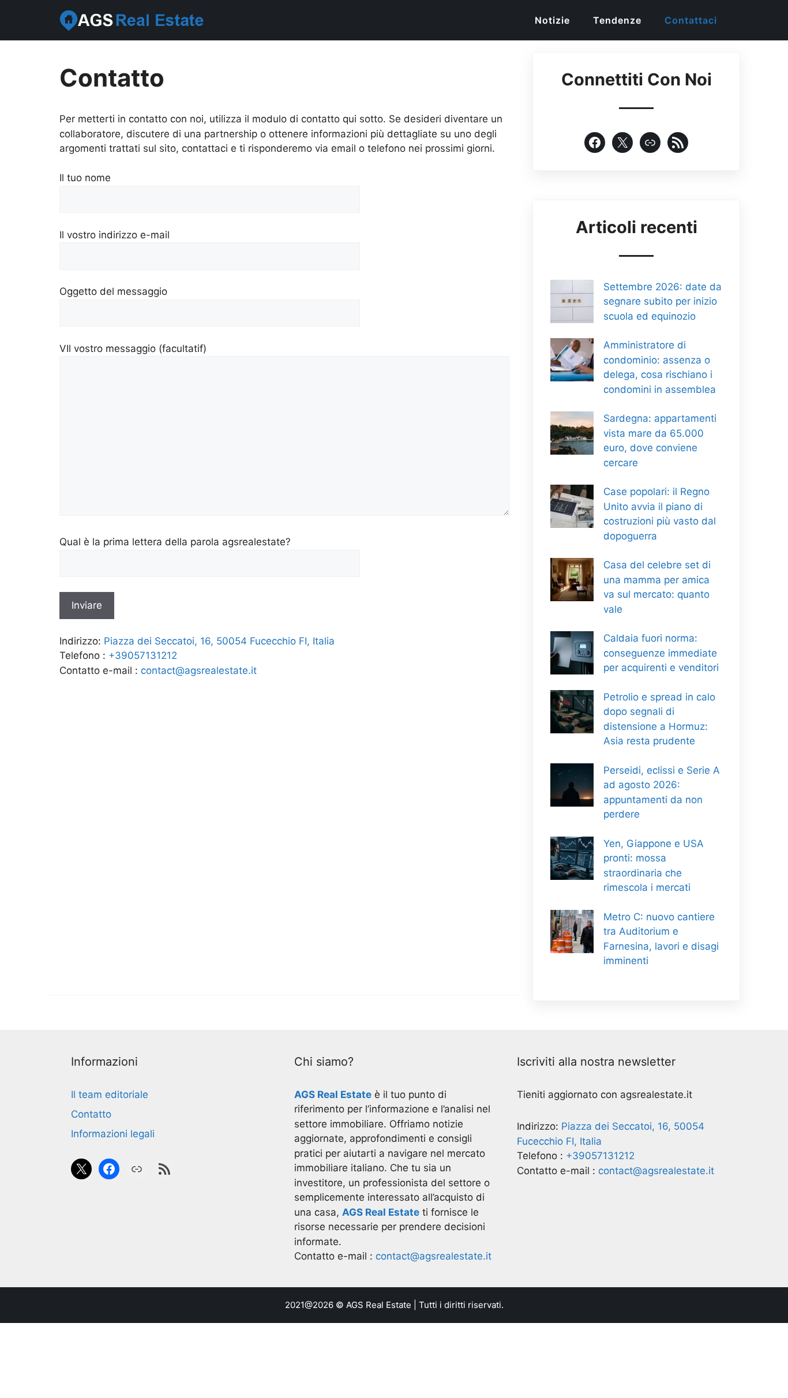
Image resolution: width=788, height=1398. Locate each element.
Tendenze (617, 20)
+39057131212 (142, 655)
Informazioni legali (113, 1134)
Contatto (91, 1114)
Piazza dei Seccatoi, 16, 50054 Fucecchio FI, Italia (219, 641)
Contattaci (691, 20)
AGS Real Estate (378, 1304)
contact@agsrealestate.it (199, 670)
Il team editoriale (109, 1094)
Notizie (552, 20)
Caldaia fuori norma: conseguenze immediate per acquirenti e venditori (661, 652)
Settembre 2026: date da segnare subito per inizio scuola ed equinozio (662, 301)
